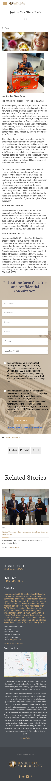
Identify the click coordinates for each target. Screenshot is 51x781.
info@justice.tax (15, 640)
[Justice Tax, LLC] (17, 3)
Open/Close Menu (5, 3)
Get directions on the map (13, 644)
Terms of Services (33, 427)
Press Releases (12, 437)
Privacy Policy (15, 427)
